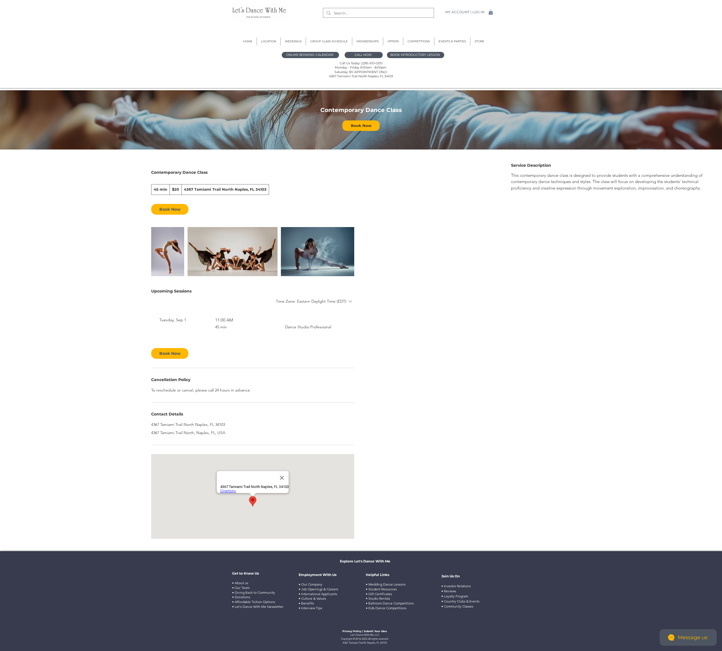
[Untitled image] (167, 251)
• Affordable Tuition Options (254, 602)
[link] (361, 125)
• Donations (241, 597)
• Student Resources (381, 589)
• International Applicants (318, 594)
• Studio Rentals (378, 598)
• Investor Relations (456, 586)
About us (241, 583)
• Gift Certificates (379, 594)
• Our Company (310, 584)
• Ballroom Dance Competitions (390, 603)
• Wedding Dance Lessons (386, 584)
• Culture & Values (312, 598)
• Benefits (306, 603)
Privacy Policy (351, 631)
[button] (490, 12)
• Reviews (448, 591)
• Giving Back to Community (253, 592)
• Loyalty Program (454, 596)
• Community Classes (457, 606)
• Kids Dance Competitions (386, 608)
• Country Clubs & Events (460, 601)
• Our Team (241, 588)
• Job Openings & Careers (318, 589)
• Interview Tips (310, 608)
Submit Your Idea (375, 631)
